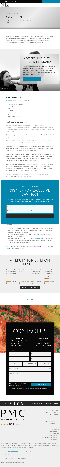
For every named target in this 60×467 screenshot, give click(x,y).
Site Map (35, 403)
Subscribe (30, 216)
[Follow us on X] (22, 404)
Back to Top (30, 299)
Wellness (26, 5)
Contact (56, 5)
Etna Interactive (21, 462)
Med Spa (20, 5)
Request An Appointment (51, 1)
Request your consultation (37, 246)
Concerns (33, 5)
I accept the (12, 385)
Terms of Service (42, 388)
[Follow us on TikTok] (18, 404)
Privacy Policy (34, 388)
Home (7, 13)
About (14, 5)
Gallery (40, 5)
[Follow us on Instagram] (11, 404)
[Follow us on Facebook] (14, 404)
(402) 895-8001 (46, 345)
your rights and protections (13, 451)
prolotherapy (37, 238)
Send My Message (41, 384)
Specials (46, 5)
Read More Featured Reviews (30, 287)
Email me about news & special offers (18, 383)
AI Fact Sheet (54, 403)
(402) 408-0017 (20, 345)
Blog (51, 5)
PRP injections (9, 100)
